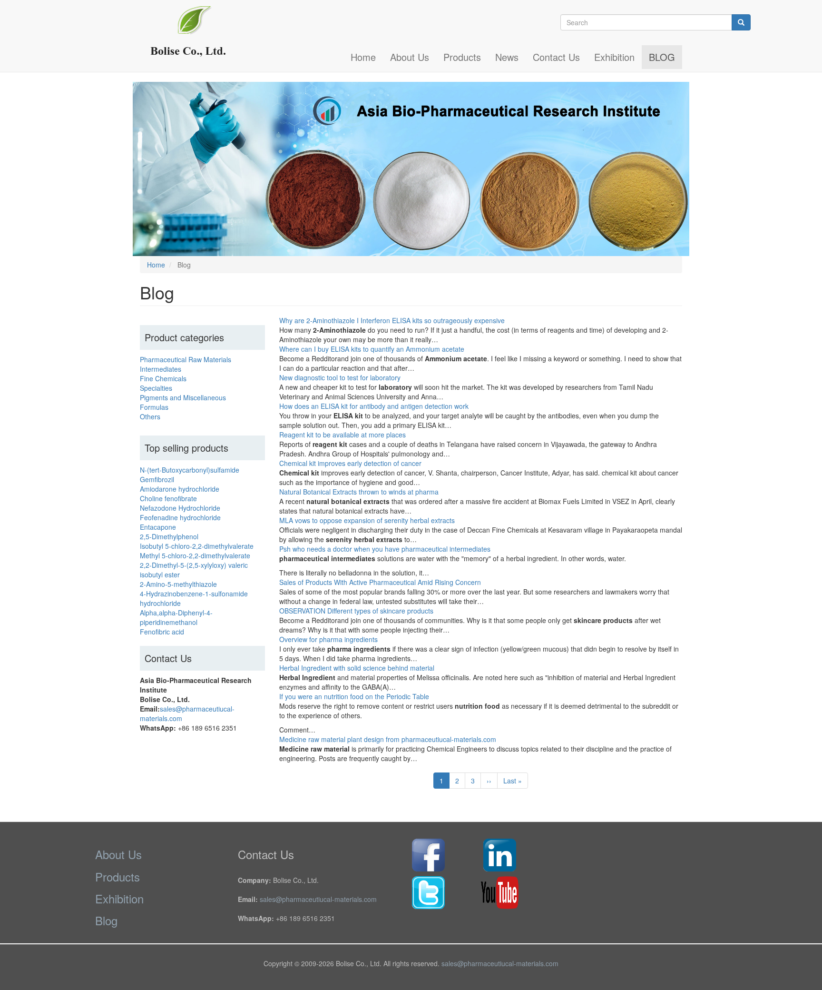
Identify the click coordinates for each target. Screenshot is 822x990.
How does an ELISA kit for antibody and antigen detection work (374, 406)
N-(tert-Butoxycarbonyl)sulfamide (189, 470)
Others (150, 416)
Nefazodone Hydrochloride (180, 508)
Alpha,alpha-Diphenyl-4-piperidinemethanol (176, 617)
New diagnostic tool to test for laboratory (340, 377)
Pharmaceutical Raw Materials (185, 359)
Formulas (154, 407)
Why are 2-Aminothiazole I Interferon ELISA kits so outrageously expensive (392, 320)
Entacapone (158, 527)
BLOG (662, 57)
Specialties (156, 388)
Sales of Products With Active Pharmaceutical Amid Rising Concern (380, 582)
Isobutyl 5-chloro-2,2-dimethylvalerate (197, 546)
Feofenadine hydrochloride (180, 517)
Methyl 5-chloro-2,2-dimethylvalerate (195, 555)
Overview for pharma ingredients (328, 639)
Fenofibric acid (162, 631)
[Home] (192, 36)
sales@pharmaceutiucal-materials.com (318, 899)
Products (462, 57)
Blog (106, 920)
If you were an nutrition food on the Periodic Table (354, 696)
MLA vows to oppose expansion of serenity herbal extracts (367, 520)
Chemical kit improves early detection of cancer (350, 463)
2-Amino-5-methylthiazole (178, 584)
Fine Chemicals (163, 378)
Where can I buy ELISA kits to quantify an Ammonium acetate (371, 349)
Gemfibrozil (157, 479)
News (507, 57)
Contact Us (556, 57)
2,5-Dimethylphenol (169, 536)
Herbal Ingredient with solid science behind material (356, 668)
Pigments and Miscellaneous (183, 397)
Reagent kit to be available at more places (342, 434)
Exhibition (614, 57)
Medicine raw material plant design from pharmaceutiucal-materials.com (387, 739)
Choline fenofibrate (168, 498)
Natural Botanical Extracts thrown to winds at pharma (359, 491)
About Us (409, 57)
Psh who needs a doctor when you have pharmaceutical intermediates (384, 549)
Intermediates (160, 369)
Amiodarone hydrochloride (179, 489)
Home (363, 57)
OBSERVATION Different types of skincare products (356, 610)
